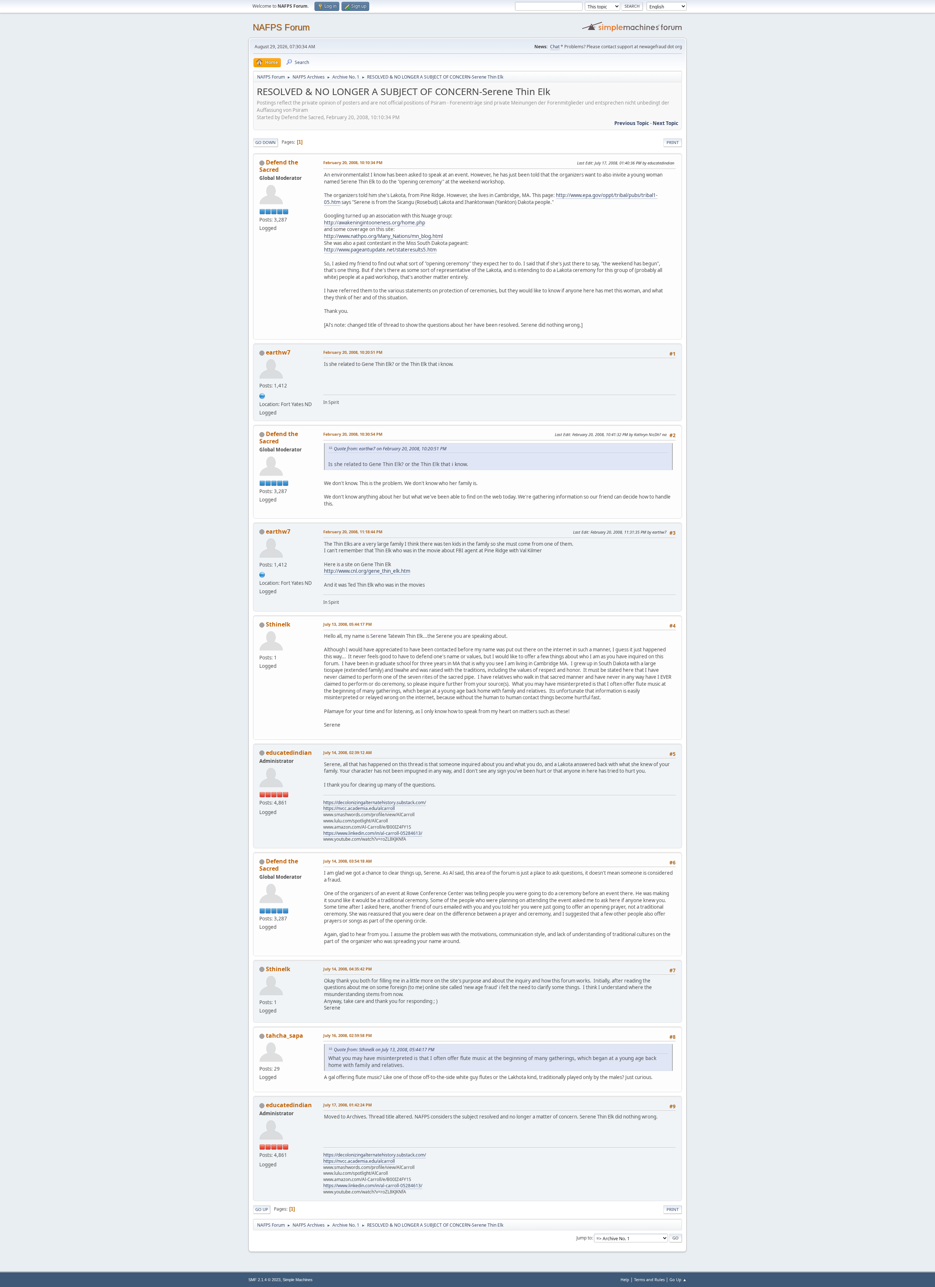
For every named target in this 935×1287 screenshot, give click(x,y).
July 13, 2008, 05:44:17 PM (347, 624)
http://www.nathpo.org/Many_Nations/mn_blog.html (383, 236)
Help (625, 1279)
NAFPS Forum (281, 27)
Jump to (584, 1238)
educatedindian (289, 753)
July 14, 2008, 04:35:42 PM (347, 969)
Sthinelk (278, 624)
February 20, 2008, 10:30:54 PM (352, 434)
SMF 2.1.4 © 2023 (264, 1279)
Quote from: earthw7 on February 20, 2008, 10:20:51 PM (390, 449)
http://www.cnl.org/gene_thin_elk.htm (367, 571)
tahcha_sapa (284, 1036)
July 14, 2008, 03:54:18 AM (347, 861)
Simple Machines (298, 1279)
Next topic (665, 123)
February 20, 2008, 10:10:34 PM (352, 162)
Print (673, 142)
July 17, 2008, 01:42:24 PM (347, 1105)
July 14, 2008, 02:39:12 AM (347, 752)
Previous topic (631, 123)
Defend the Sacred (278, 166)
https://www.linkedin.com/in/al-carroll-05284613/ (372, 833)
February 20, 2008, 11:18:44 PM (352, 531)
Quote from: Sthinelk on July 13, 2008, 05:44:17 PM (384, 1049)
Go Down (265, 142)
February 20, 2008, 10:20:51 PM (352, 352)
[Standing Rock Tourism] (262, 395)
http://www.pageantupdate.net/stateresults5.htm (380, 249)
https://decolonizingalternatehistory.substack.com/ (374, 802)
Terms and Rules (649, 1279)
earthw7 (278, 352)
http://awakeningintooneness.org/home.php (374, 222)
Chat (555, 46)
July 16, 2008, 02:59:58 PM (347, 1035)
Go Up (261, 1209)
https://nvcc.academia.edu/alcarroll (359, 808)
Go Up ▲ (678, 1279)
